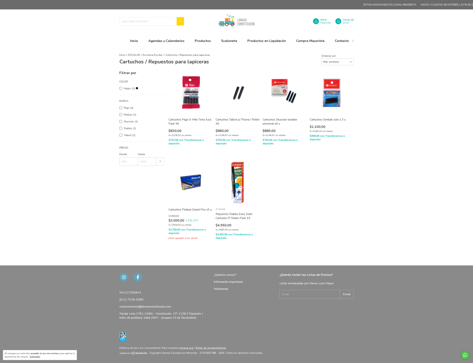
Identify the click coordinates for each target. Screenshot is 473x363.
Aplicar (160, 162)
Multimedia (221, 289)
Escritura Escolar (153, 55)
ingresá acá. (186, 348)
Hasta (141, 154)
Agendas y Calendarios (166, 41)
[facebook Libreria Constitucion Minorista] (137, 277)
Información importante (228, 282)
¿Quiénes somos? (225, 275)
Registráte (325, 22)
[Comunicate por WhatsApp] (465, 355)
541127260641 (130, 293)
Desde (123, 154)
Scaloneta (229, 41)
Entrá (323, 19)
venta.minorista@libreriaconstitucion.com (145, 307)
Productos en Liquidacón (266, 41)
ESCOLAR (134, 55)
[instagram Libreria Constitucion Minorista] (123, 277)
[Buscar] (180, 21)
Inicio (134, 41)
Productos (203, 41)
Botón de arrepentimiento (211, 348)
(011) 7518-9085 (131, 300)
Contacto (342, 41)
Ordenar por (328, 56)
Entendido (35, 356)
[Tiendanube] (133, 354)
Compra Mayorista (310, 41)
